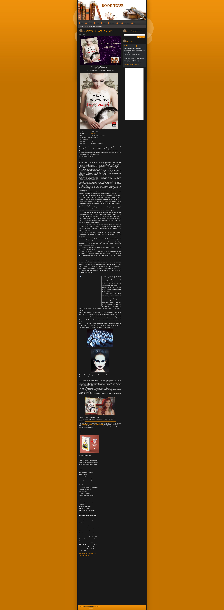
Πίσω (80, 431)
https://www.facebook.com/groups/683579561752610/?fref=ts (100, 421)
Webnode (91, 608)
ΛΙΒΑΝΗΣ (93, 133)
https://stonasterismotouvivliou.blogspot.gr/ (92, 424)
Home (81, 26)
